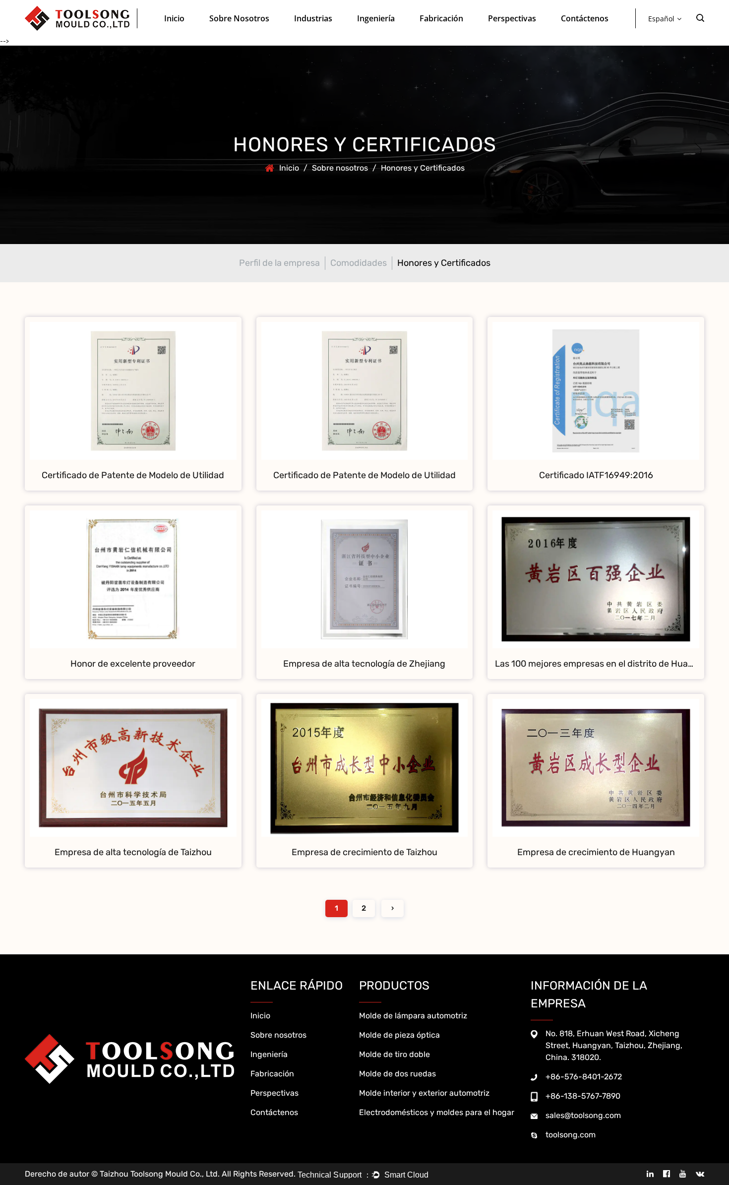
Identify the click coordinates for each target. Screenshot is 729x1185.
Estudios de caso (526, 33)
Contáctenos (584, 18)
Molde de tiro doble (350, 33)
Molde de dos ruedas (397, 1073)
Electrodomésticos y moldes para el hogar (436, 1112)
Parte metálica (457, 33)
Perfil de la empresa (279, 262)
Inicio (174, 18)
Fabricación (441, 18)
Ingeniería (376, 18)
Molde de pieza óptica (399, 1035)
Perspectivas (512, 18)
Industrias (313, 18)
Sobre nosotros (239, 18)
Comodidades (358, 262)
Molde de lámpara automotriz (413, 1015)
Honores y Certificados (248, 33)
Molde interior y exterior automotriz (424, 1093)
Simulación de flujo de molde (398, 33)
